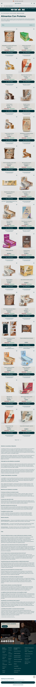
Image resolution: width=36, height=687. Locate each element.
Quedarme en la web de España (18, 684)
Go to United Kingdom (18, 682)
